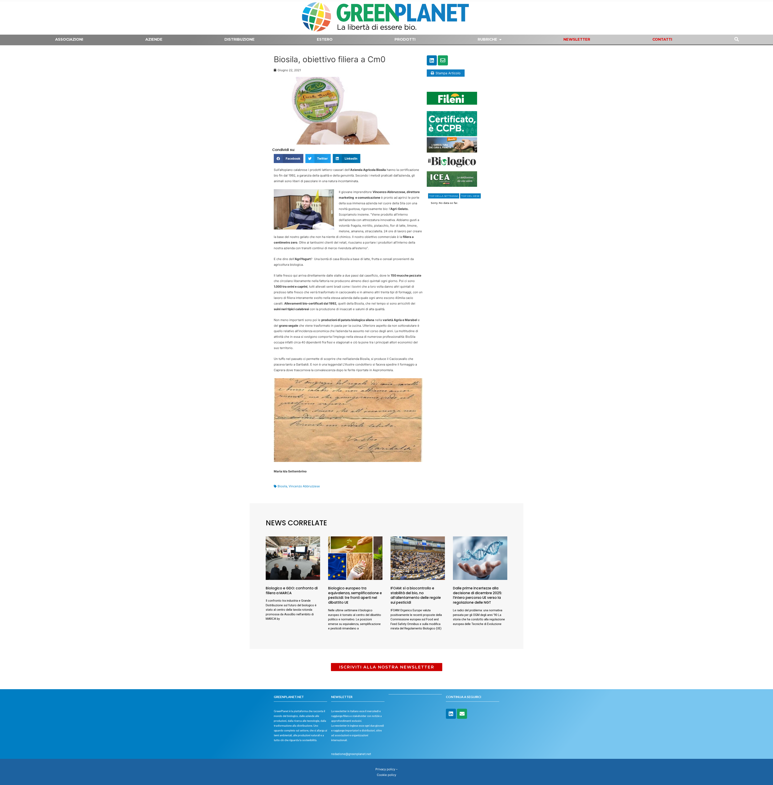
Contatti (662, 39)
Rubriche (487, 39)
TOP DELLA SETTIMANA (443, 195)
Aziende (153, 39)
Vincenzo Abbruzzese (304, 486)
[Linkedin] (432, 60)
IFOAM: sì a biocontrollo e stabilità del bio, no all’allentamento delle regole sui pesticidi (416, 595)
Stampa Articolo (448, 73)
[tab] (443, 196)
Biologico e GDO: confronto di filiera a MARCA (292, 590)
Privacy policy (385, 769)
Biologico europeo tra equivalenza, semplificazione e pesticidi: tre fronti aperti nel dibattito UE (355, 595)
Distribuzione (239, 39)
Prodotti (405, 39)
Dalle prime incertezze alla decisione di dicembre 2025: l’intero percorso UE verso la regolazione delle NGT (477, 595)
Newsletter (576, 39)
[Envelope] (443, 60)
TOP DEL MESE (470, 195)
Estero (325, 39)
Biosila (282, 486)
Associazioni (69, 39)
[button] (288, 158)
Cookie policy (386, 775)
